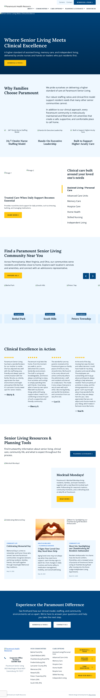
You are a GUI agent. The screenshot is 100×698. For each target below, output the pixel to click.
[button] (33, 9)
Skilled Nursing (58, 674)
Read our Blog (84, 675)
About (30, 9)
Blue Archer (92, 695)
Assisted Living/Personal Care (61, 653)
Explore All (12, 275)
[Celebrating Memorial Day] (18, 549)
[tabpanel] (30, 194)
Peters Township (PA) (38, 676)
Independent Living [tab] (77, 222)
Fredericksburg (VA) (37, 662)
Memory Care (57, 661)
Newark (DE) (34, 673)
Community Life (12, 543)
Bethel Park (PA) (36, 652)
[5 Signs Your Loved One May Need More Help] (50, 549)
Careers (62, 2)
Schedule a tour (84, 650)
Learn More (12, 215)
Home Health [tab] (73, 211)
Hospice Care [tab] (73, 206)
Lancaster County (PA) (38, 666)
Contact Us (61, 625)
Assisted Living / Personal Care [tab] (81, 189)
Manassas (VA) (35, 669)
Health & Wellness (44, 543)
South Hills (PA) (36, 683)
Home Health (57, 668)
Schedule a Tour (84, 2)
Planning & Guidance (74, 9)
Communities (41, 9)
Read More (64, 499)
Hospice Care (57, 664)
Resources (91, 9)
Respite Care (57, 671)
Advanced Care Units (60, 657)
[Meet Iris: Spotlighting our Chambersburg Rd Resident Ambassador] (81, 549)
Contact (69, 2)
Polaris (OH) (34, 679)
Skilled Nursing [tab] (75, 217)
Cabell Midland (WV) (37, 655)
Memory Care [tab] (74, 201)
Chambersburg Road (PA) (39, 659)
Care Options (56, 9)
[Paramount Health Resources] (12, 6)
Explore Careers (84, 659)
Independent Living (60, 678)
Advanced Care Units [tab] (77, 195)
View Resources (84, 667)
